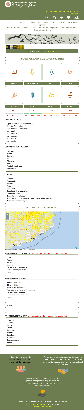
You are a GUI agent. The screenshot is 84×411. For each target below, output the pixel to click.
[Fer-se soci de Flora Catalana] (76, 19)
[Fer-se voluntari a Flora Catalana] (68, 18)
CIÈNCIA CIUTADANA (68, 23)
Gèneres (25, 28)
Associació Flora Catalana (42, 407)
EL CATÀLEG (10, 23)
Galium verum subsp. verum (19, 295)
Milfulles (69, 11)
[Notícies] (46, 19)
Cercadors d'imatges (68, 28)
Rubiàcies (17, 282)
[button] (8, 48)
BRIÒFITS (23, 23)
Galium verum (31, 290)
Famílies (33, 28)
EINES (54, 23)
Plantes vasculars (13, 28)
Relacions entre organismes (49, 28)
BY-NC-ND (35, 404)
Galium (16, 285)
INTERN (42, 25)
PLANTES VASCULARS (39, 23)
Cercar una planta (50, 11)
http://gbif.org (31, 249)
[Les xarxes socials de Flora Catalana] (61, 18)
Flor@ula (61, 11)
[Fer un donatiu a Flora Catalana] (54, 19)
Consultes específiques (42, 30)
